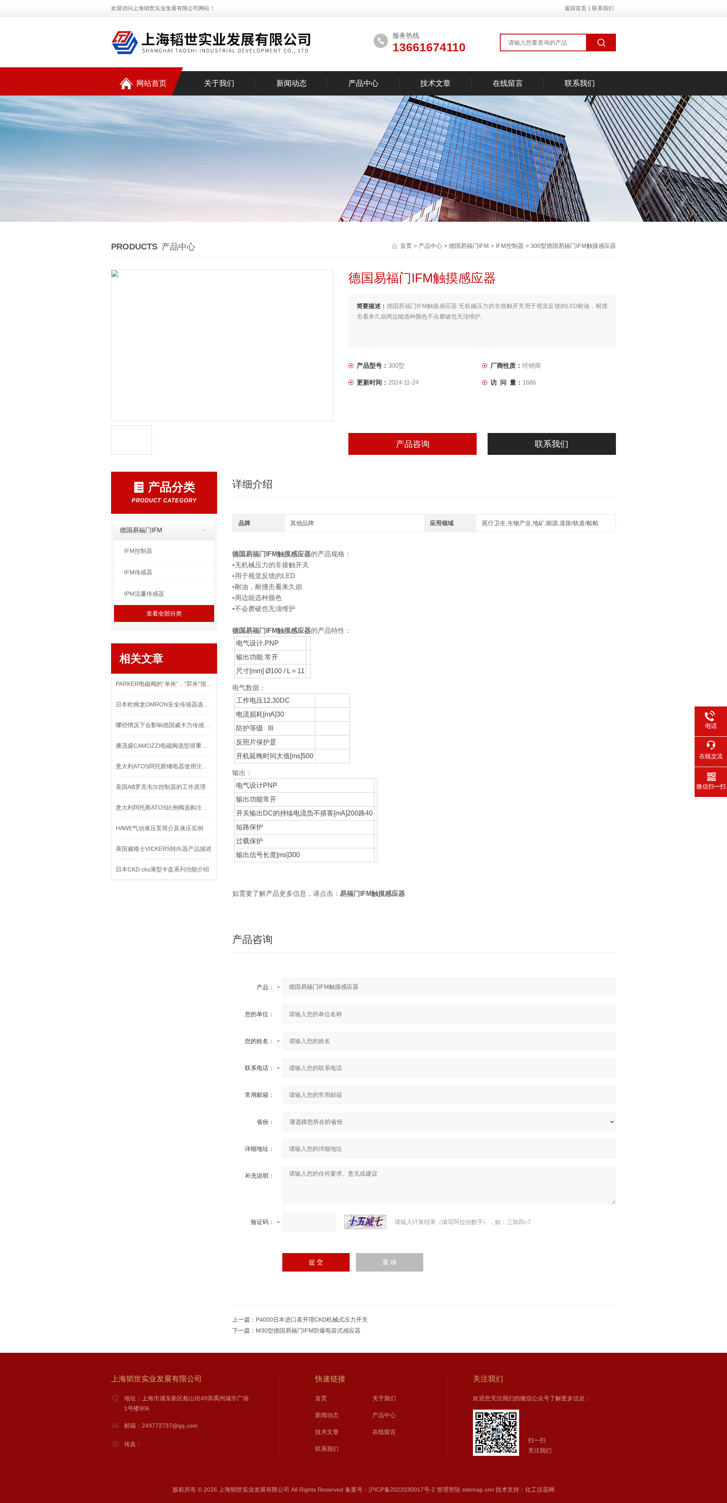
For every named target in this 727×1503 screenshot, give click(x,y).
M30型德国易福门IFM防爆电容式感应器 (308, 1330)
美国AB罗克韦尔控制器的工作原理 (161, 786)
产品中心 (363, 83)
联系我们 (603, 8)
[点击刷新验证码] (365, 1222)
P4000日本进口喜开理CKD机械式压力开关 (312, 1319)
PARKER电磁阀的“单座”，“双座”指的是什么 (164, 683)
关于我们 (219, 83)
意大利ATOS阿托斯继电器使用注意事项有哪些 (164, 766)
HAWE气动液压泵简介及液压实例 (159, 828)
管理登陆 (448, 1489)
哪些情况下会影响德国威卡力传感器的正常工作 (164, 725)
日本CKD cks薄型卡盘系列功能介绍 (162, 869)
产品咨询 (413, 444)
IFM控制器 (510, 245)
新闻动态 (291, 83)
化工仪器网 (540, 1489)
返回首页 (575, 8)
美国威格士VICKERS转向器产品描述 (164, 848)
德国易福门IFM (469, 245)
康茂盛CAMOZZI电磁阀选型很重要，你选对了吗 (164, 745)
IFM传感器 (138, 572)
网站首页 (151, 83)
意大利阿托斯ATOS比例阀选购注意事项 (164, 807)
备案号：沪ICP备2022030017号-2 (390, 1489)
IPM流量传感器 (144, 593)
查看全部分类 (164, 613)
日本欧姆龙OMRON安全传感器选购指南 (164, 704)
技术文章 (435, 83)
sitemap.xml (478, 1489)
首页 (407, 245)
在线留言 (508, 83)
